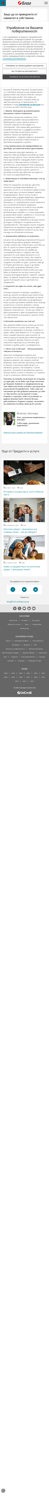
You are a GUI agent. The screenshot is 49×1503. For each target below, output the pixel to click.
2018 (20, 677)
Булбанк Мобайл (29, 653)
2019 (13, 677)
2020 (5, 677)
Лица (26, 624)
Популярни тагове (24, 637)
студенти (14, 657)
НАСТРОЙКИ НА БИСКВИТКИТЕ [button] (24, 71)
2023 (28, 673)
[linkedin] (35, 589)
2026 (5, 673)
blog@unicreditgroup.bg (18, 601)
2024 (20, 673)
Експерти (24, 620)
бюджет (42, 657)
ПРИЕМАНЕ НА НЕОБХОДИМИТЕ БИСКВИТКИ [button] (24, 66)
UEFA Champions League (10, 653)
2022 (35, 673)
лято (5, 657)
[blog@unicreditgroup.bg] (34, 608)
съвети (7, 641)
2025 (13, 673)
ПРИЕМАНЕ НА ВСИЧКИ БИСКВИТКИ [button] (24, 77)
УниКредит (16, 645)
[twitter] (12, 589)
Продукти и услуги (14, 624)
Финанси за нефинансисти (15, 649)
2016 (35, 677)
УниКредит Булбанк (21, 641)
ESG (35, 645)
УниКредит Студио (34, 661)
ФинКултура (24, 628)
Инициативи (37, 624)
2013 (24, 681)
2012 (32, 681)
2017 (28, 677)
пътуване (21, 661)
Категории (24, 616)
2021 (43, 673)
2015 (43, 677)
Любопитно (13, 620)
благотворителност (28, 657)
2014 (17, 681)
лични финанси (37, 641)
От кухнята (36, 620)
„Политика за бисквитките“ (14, 58)
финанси (27, 645)
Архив (24, 669)
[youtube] (24, 589)
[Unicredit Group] (24, 692)
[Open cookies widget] (3, 1491)
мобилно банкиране (36, 649)
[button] (46, 3)
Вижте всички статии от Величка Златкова (23, 432)
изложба (10, 661)
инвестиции (43, 653)
